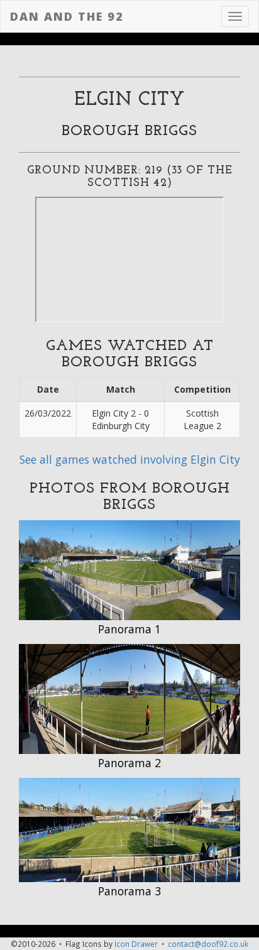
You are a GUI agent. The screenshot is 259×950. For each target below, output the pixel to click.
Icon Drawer (136, 944)
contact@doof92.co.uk (208, 944)
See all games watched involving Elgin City (129, 459)
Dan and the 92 (67, 16)
